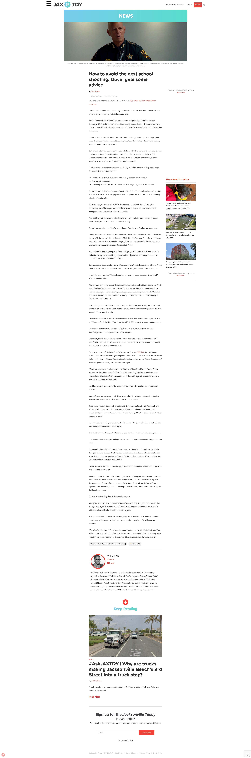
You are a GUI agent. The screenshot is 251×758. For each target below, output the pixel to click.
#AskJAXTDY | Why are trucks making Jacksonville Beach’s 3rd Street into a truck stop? (125, 669)
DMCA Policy (157, 753)
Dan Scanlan (96, 680)
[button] (204, 5)
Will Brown (95, 91)
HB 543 (141, 352)
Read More (94, 697)
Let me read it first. (125, 740)
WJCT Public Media (115, 753)
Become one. (181, 92)
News (126, 16)
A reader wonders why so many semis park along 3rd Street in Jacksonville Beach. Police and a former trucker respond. (124, 689)
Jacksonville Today (95, 753)
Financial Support (131, 753)
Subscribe (146, 732)
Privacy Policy (145, 753)
